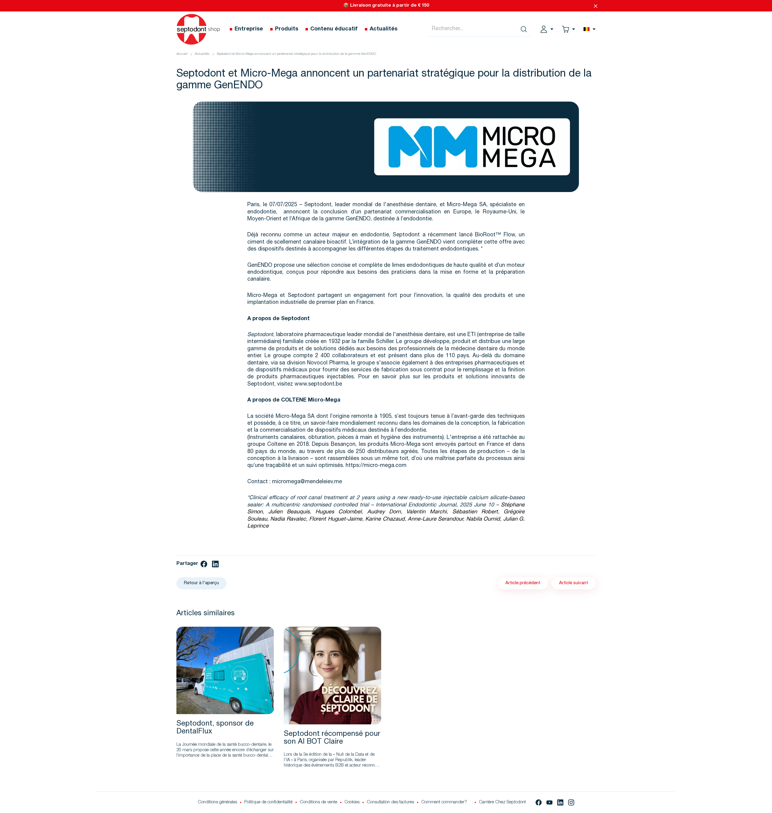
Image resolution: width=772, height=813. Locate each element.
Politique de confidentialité (268, 802)
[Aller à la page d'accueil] (198, 29)
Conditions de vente (318, 802)
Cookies (351, 802)
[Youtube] (549, 802)
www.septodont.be (318, 384)
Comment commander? (444, 802)
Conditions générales (217, 802)
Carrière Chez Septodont (502, 802)
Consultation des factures (390, 802)
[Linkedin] (560, 802)
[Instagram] (571, 802)
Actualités (202, 54)
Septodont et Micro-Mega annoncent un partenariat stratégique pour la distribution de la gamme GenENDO (296, 54)
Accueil (182, 54)
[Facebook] (539, 802)
